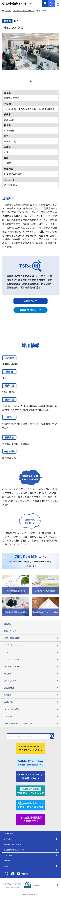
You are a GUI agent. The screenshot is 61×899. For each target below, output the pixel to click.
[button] (57, 3)
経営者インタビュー (29, 309)
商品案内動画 (9, 688)
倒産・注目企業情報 (12, 638)
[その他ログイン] (30, 776)
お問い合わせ (9, 702)
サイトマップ (9, 716)
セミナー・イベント (12, 666)
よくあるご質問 (10, 680)
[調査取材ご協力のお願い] (15, 606)
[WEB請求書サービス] (15, 584)
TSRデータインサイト (12, 645)
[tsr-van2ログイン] (30, 748)
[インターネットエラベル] (30, 804)
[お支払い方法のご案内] (45, 584)
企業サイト (29, 301)
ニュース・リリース (11, 659)
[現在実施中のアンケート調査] (45, 606)
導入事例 (7, 673)
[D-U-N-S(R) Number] (30, 762)
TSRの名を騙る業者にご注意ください (18, 723)
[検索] (52, 736)
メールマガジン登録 (12, 709)
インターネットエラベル (23, 10)
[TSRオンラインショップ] (30, 790)
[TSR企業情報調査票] (30, 819)
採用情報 (7, 695)
